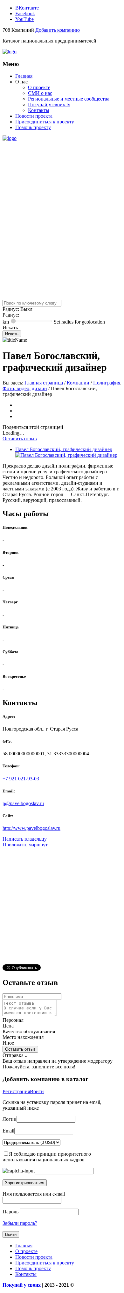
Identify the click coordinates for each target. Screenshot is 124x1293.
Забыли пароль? (20, 1223)
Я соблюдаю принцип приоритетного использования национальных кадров (47, 1156)
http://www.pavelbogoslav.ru (31, 828)
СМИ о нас (40, 93)
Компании (78, 382)
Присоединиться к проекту (44, 121)
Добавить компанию (57, 30)
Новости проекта (33, 116)
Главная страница (43, 382)
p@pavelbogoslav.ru (23, 803)
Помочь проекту (33, 127)
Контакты (38, 110)
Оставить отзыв (20, 438)
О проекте (39, 87)
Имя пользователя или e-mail (34, 1194)
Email (8, 1130)
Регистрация (16, 1091)
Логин (10, 1119)
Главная (23, 76)
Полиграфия (106, 382)
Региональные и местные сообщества (68, 99)
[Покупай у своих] (10, 51)
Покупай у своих (22, 1285)
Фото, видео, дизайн (25, 388)
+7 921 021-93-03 (21, 778)
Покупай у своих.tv (49, 104)
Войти (37, 1091)
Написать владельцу (25, 839)
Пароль (10, 1211)
